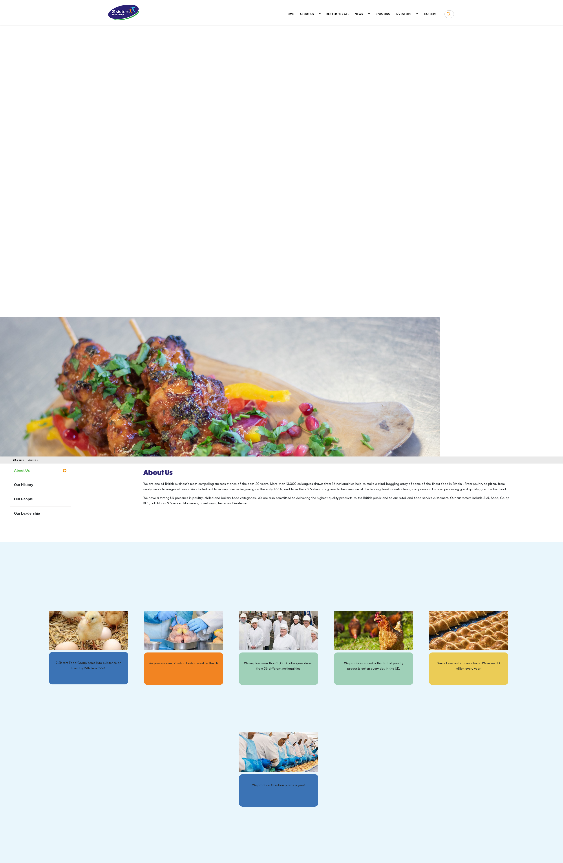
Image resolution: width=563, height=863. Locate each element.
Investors (403, 14)
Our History (23, 485)
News (359, 14)
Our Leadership (27, 513)
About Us (22, 470)
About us (307, 14)
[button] (319, 14)
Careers (430, 14)
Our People (23, 499)
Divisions (383, 14)
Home (290, 14)
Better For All (337, 14)
